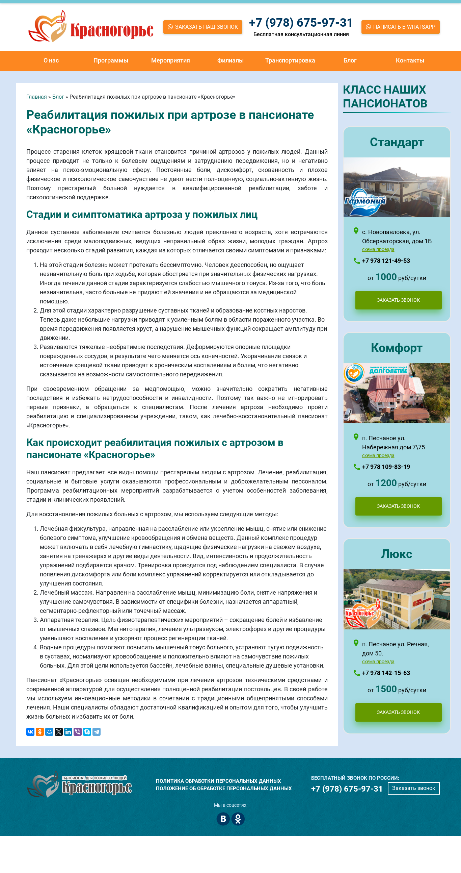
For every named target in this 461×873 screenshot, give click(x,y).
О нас (51, 60)
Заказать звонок (413, 788)
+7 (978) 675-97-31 (301, 23)
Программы (110, 60)
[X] (59, 732)
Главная (36, 97)
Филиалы (230, 60)
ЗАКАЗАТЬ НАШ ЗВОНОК (206, 27)
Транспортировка (290, 60)
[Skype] (87, 732)
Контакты (410, 60)
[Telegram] (96, 732)
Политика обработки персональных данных (218, 781)
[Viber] (78, 732)
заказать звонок (398, 300)
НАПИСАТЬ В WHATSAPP (404, 27)
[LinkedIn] (68, 732)
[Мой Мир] (49, 732)
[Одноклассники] (40, 732)
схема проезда (378, 249)
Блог (350, 60)
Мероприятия (170, 60)
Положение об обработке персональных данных (224, 788)
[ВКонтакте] (30, 732)
